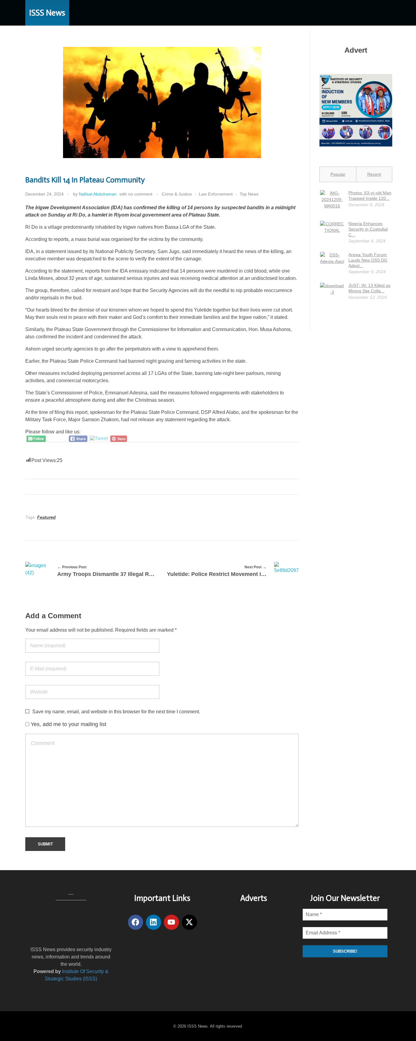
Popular (337, 174)
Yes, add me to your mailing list (67, 724)
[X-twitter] (189, 922)
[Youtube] (171, 922)
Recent (374, 174)
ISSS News (47, 13)
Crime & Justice (177, 194)
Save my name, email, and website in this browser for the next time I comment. (116, 711)
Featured (46, 517)
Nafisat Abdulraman (98, 194)
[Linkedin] (153, 922)
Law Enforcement (216, 194)
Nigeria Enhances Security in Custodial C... (368, 229)
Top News (249, 194)
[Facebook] (135, 922)
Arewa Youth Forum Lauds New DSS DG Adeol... (367, 260)
